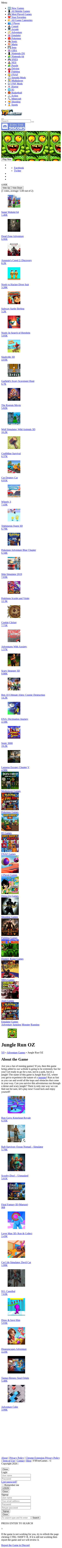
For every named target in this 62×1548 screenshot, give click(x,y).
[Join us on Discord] (13, 129)
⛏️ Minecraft (14, 98)
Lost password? (9, 1482)
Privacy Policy (16, 1458)
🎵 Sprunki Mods (17, 77)
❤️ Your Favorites (17, 17)
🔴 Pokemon (14, 38)
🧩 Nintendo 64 (16, 56)
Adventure (6, 1024)
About (4, 1458)
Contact (20, 1460)
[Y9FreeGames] (11, 115)
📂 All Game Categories (20, 20)
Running (35, 1024)
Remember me (11, 1485)
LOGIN (6, 1488)
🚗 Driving (13, 68)
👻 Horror (13, 86)
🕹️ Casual (13, 26)
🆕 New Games (16, 8)
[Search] (2, 118)
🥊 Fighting (14, 71)
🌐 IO (11, 89)
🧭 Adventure (15, 32)
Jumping (17, 1024)
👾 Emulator (14, 35)
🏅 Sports (13, 104)
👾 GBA (12, 50)
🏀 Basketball (15, 92)
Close (5, 1469)
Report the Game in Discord (15, 1545)
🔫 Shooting (14, 101)
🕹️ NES (12, 62)
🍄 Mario (12, 44)
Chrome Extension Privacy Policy (43, 1458)
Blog (28, 1460)
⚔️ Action (13, 95)
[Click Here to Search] (32, 121)
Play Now (7, 159)
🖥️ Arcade (13, 29)
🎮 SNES (13, 59)
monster (42, 1077)
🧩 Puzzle (13, 65)
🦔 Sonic (12, 41)
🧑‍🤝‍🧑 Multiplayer (15, 80)
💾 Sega (12, 47)
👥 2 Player (14, 23)
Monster (26, 1024)
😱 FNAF (13, 74)
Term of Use (8, 1460)
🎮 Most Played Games (20, 14)
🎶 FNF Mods (15, 83)
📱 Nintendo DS (16, 53)
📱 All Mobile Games (19, 11)
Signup (6, 1511)
